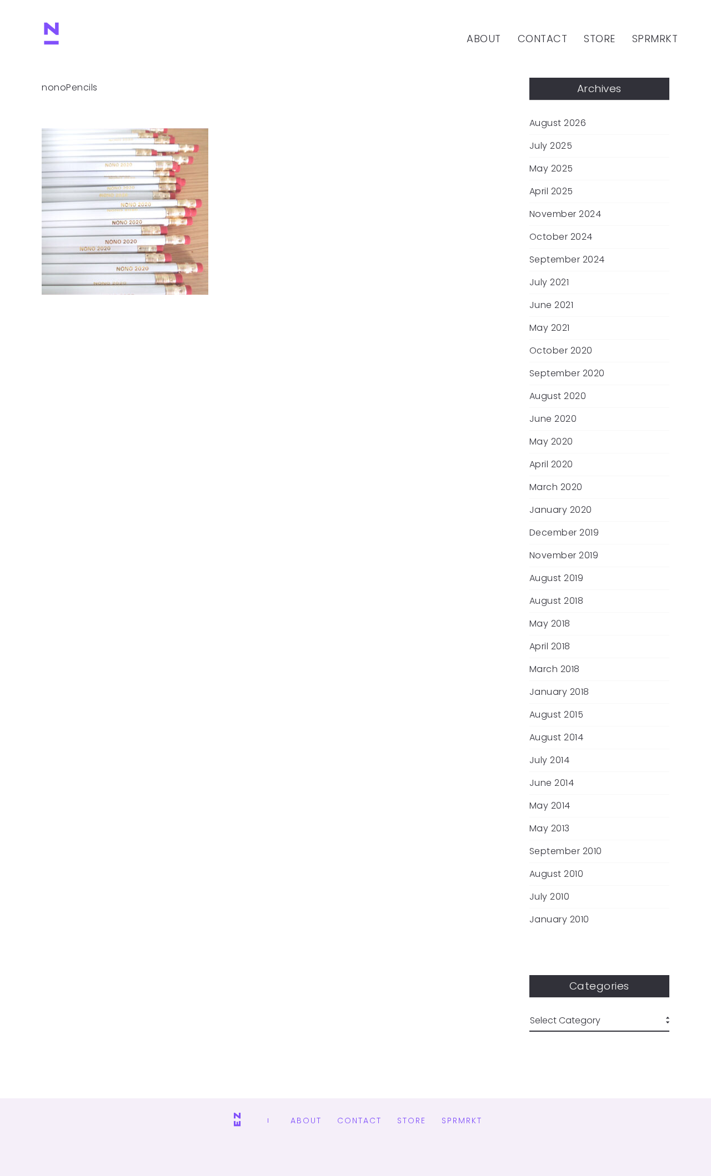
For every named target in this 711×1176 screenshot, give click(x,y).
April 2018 (549, 646)
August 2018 (556, 601)
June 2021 (551, 305)
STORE (599, 39)
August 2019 (556, 578)
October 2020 (561, 350)
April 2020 (551, 464)
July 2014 (549, 760)
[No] (51, 39)
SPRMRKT (655, 39)
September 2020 (567, 373)
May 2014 (549, 805)
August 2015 (556, 714)
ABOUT (484, 39)
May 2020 (551, 441)
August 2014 (556, 737)
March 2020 (556, 487)
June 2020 (553, 419)
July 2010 (549, 896)
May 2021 (549, 328)
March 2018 (554, 669)
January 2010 (559, 919)
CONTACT (543, 39)
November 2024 (565, 214)
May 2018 (549, 623)
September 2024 (567, 259)
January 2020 (560, 510)
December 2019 (564, 532)
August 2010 (556, 874)
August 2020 (558, 396)
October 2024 (561, 237)
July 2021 (549, 282)
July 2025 (551, 146)
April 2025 (551, 191)
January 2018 (559, 692)
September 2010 (565, 851)
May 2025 (551, 168)
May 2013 (549, 828)
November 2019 (564, 555)
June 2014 (551, 783)
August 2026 (558, 123)
